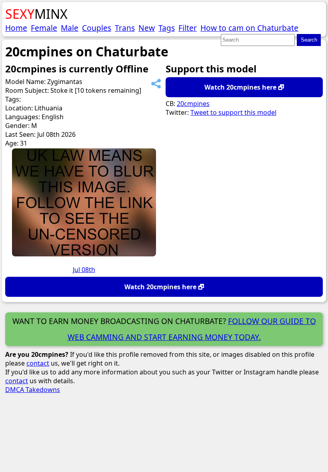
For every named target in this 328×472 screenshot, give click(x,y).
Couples (96, 27)
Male (69, 27)
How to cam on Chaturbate (249, 27)
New (146, 27)
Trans (125, 27)
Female (44, 27)
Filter (187, 27)
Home (16, 27)
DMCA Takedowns (32, 389)
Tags (166, 27)
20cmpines (193, 103)
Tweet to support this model (233, 112)
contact (37, 363)
